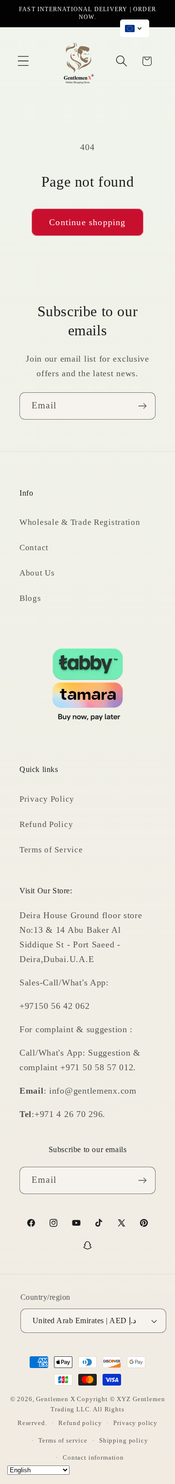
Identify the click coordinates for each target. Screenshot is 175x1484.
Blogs (30, 598)
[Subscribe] (142, 406)
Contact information (93, 1457)
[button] (23, 61)
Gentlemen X (55, 1399)
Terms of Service (51, 849)
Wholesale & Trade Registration (79, 522)
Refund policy (80, 1422)
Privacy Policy (46, 799)
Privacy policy (135, 1422)
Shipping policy (123, 1440)
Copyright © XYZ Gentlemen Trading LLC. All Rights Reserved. (91, 1410)
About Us (37, 573)
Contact (34, 547)
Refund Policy (46, 824)
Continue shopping (87, 222)
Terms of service (62, 1440)
